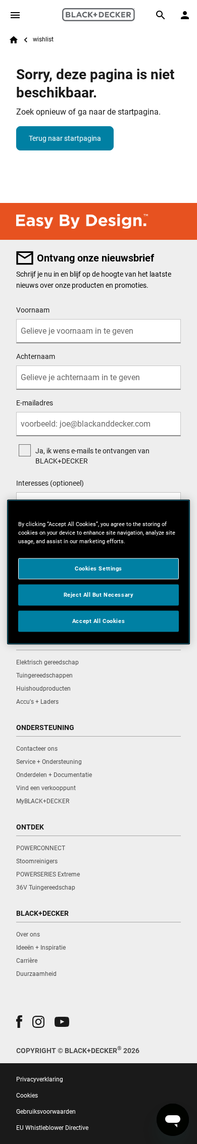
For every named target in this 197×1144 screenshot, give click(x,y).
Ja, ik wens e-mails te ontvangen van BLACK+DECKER (92, 456)
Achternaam (35, 356)
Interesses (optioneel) (50, 483)
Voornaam (33, 310)
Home (14, 40)
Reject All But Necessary (99, 594)
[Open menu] (15, 15)
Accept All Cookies (98, 621)
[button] (19, 1021)
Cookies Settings (98, 568)
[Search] (161, 15)
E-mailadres (34, 403)
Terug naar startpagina (65, 138)
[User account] (185, 15)
